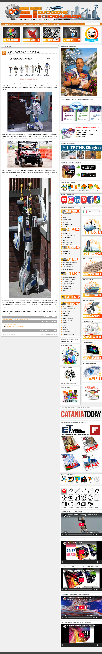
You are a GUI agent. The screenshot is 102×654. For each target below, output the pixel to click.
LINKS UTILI (45, 24)
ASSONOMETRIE (66, 311)
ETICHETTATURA (66, 255)
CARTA (64, 217)
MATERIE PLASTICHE (67, 224)
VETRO (64, 221)
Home (3, 46)
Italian (89, 211)
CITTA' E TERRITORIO (67, 242)
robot (52, 334)
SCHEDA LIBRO (82, 132)
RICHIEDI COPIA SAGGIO (85, 134)
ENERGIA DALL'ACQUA (68, 283)
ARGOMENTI (23, 24)
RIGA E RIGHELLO (67, 324)
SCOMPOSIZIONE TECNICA (69, 235)
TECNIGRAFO (66, 333)
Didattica (10, 54)
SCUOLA (37, 24)
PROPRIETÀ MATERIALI (68, 213)
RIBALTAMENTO (66, 313)
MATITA (64, 325)
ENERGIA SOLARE (67, 284)
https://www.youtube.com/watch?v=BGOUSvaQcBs (15, 319)
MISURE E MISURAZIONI (68, 320)
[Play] (63, 534)
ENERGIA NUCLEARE (67, 281)
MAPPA (51, 24)
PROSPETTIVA (66, 315)
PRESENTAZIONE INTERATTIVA (87, 130)
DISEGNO (7, 24)
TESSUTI (65, 226)
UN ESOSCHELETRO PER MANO (14, 326)
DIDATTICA (15, 24)
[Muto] (97, 534)
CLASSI (31, 24)
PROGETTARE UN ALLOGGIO (69, 239)
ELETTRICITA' (66, 300)
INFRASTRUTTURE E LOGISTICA (70, 262)
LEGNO (64, 215)
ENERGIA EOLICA (67, 288)
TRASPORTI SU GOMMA (68, 264)
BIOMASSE (65, 292)
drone (47, 334)
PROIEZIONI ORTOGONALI (69, 308)
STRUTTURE (65, 233)
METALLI (65, 222)
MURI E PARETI (66, 237)
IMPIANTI (65, 240)
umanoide (55, 334)
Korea (49, 334)
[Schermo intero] (99, 534)
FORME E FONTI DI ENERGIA (69, 277)
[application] (81, 524)
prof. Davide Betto (11, 334)
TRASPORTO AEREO (67, 269)
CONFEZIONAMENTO (67, 253)
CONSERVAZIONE (67, 251)
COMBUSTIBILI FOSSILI (68, 279)
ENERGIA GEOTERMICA (68, 286)
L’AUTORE (56, 24)
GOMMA (64, 327)
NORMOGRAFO (66, 331)
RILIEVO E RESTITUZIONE (68, 318)
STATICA (64, 232)
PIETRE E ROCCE (67, 219)
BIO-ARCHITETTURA (67, 244)
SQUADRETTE (66, 322)
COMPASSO (65, 329)
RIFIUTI (64, 290)
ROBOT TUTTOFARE (10, 324)
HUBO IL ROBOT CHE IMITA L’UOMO (23, 52)
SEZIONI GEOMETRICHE (68, 310)
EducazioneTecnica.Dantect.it (10, 649)
